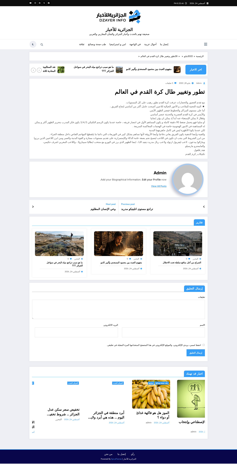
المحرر (195, 258)
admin (199, 83)
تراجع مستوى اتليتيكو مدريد (137, 209)
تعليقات (201, 297)
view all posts (159, 186)
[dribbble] (39, 3)
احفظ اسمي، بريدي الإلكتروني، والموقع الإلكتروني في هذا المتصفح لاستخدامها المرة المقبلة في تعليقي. (154, 345)
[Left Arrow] (39, 70)
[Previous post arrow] (204, 207)
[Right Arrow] (33, 70)
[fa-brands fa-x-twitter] (44, 3)
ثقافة (81, 44)
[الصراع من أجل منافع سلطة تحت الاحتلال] (177, 243)
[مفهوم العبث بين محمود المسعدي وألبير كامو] (118, 243)
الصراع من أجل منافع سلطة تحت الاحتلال (182, 262)
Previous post (128, 204)
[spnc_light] (32, 44)
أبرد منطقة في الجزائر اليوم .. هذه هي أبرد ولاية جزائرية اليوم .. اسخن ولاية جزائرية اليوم (62, 415)
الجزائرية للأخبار (119, 29)
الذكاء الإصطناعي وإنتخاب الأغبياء (152, 424)
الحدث (166, 383)
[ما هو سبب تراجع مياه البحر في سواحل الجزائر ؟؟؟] (59, 243)
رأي (133, 454)
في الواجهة (135, 44)
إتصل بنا (164, 44)
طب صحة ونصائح (97, 44)
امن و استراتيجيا (117, 44)
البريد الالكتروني (110, 325)
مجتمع (107, 383)
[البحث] (41, 44)
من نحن (108, 454)
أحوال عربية (150, 44)
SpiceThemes (116, 459)
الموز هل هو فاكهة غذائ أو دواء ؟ (108, 415)
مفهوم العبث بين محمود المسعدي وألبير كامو (157, 69)
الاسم (202, 325)
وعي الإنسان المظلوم (103, 209)
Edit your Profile (151, 179)
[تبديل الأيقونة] (206, 45)
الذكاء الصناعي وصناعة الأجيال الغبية (199, 416)
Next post (111, 204)
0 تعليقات (169, 83)
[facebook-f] (48, 3)
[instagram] (35, 3)
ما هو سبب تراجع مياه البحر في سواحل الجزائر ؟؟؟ (103, 69)
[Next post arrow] (33, 207)
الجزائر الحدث (74, 383)
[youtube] (30, 3)
